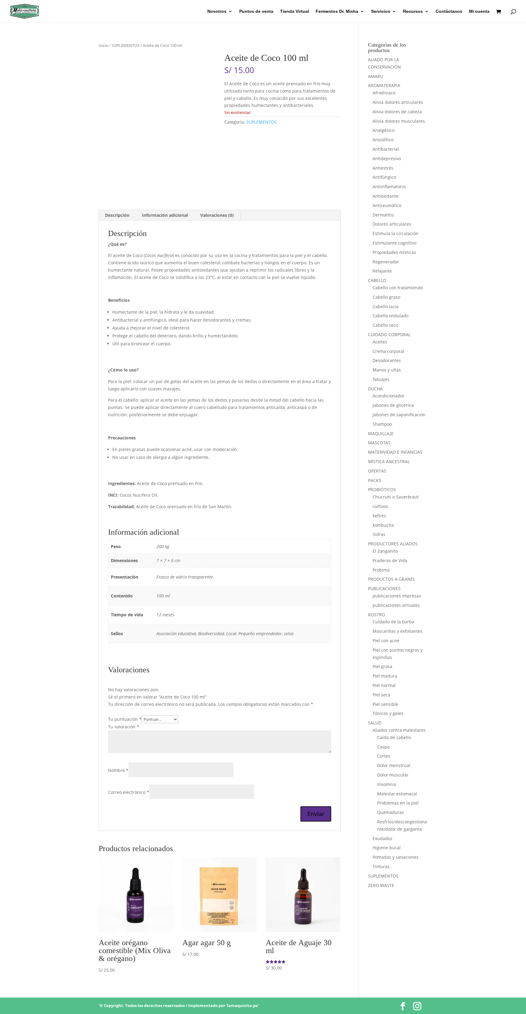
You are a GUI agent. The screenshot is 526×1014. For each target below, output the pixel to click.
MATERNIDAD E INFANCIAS (395, 452)
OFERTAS (377, 471)
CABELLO (377, 280)
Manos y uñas (387, 370)
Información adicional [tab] (165, 215)
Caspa (383, 747)
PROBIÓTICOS (382, 489)
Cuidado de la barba (393, 622)
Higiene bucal (387, 847)
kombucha (383, 525)
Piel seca (381, 695)
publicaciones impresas (397, 596)
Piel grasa (382, 666)
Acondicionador (389, 396)
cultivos (380, 506)
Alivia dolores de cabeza (397, 111)
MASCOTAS (379, 442)
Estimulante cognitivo (394, 243)
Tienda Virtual (294, 11)
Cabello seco (385, 325)
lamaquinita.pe (242, 1005)
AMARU (375, 76)
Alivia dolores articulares (398, 102)
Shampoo (382, 424)
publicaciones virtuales (396, 605)
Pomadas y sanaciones (396, 857)
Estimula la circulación (396, 233)
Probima (381, 570)
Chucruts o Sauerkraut (396, 497)
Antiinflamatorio (389, 186)
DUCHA (375, 389)
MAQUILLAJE (381, 433)
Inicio (103, 45)
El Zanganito (385, 551)
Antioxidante (385, 196)
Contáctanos (449, 11)
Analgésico (383, 130)
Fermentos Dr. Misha (337, 11)
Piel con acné (386, 640)
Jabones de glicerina (393, 405)
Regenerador (386, 262)
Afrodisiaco (384, 93)
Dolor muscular (393, 775)
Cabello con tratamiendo (398, 287)
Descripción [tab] (117, 215)
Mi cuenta (479, 11)
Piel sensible (385, 704)
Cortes (383, 756)
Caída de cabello (394, 737)
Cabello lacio (385, 306)
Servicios (380, 11)
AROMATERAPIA (384, 85)
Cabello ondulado (391, 316)
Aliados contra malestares (399, 730)
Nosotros (216, 11)
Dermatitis (383, 215)
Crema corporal (388, 351)
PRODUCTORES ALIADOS (393, 544)
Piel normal (384, 685)
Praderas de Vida (390, 560)
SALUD (374, 723)
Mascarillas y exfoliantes (398, 631)
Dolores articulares (392, 224)
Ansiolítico (383, 140)
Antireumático (387, 205)
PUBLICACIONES (384, 588)
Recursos (413, 11)
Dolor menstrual (393, 765)
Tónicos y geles (388, 713)
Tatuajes (381, 379)
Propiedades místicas (394, 252)
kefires (379, 516)
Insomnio (386, 784)
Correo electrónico (128, 792)
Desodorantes (387, 360)
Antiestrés (383, 168)
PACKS (374, 480)
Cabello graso (386, 297)
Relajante (382, 271)
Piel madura (385, 676)
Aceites (380, 342)
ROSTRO (376, 615)
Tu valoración (123, 727)
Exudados (382, 838)
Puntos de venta (256, 11)
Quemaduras (390, 812)
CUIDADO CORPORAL (389, 334)
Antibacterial (386, 149)
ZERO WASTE (381, 885)
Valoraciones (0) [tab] (217, 215)
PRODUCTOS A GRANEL (391, 579)
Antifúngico (384, 177)
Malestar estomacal (397, 794)
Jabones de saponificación (399, 414)
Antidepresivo (387, 158)
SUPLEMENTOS (125, 45)
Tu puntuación (125, 719)
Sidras (379, 534)
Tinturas (381, 866)
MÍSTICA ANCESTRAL (389, 461)
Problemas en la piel (398, 803)
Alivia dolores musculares (399, 121)
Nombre (118, 770)
